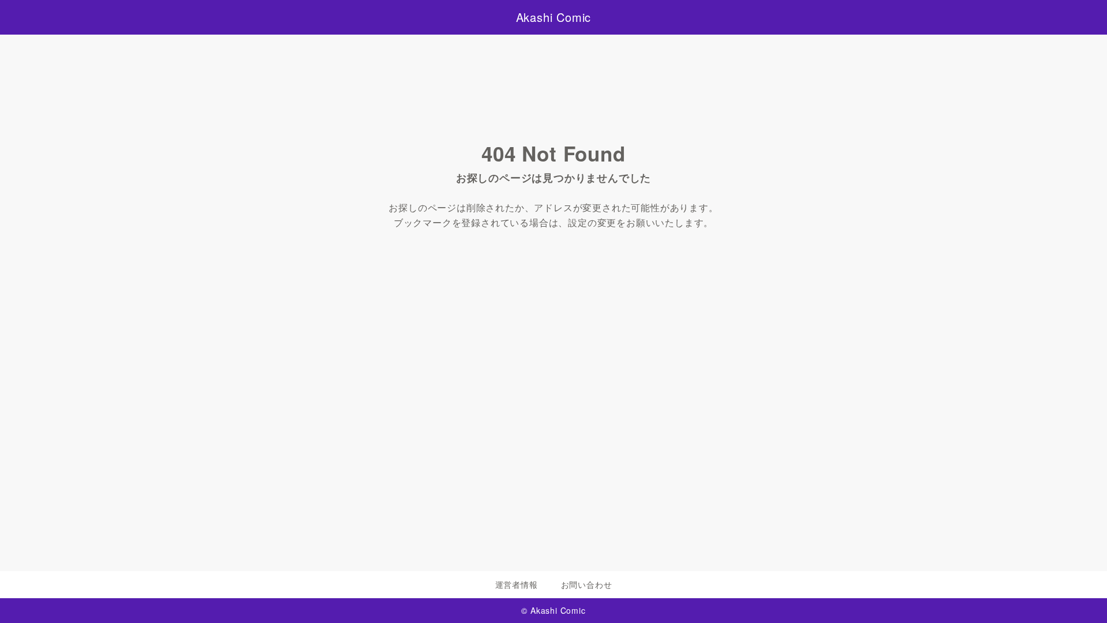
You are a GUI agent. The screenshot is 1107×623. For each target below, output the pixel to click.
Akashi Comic (554, 17)
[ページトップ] (1081, 597)
